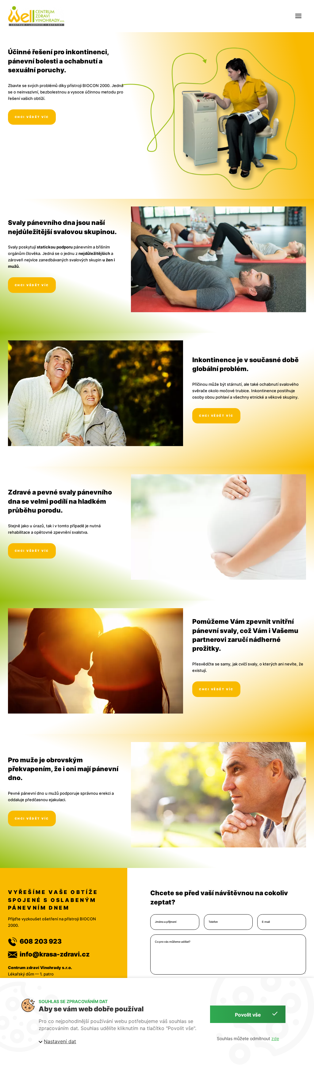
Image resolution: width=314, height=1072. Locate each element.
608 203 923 (41, 941)
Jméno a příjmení (165, 921)
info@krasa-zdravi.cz (55, 954)
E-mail (266, 921)
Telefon (213, 921)
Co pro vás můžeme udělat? (172, 941)
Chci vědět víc (32, 117)
